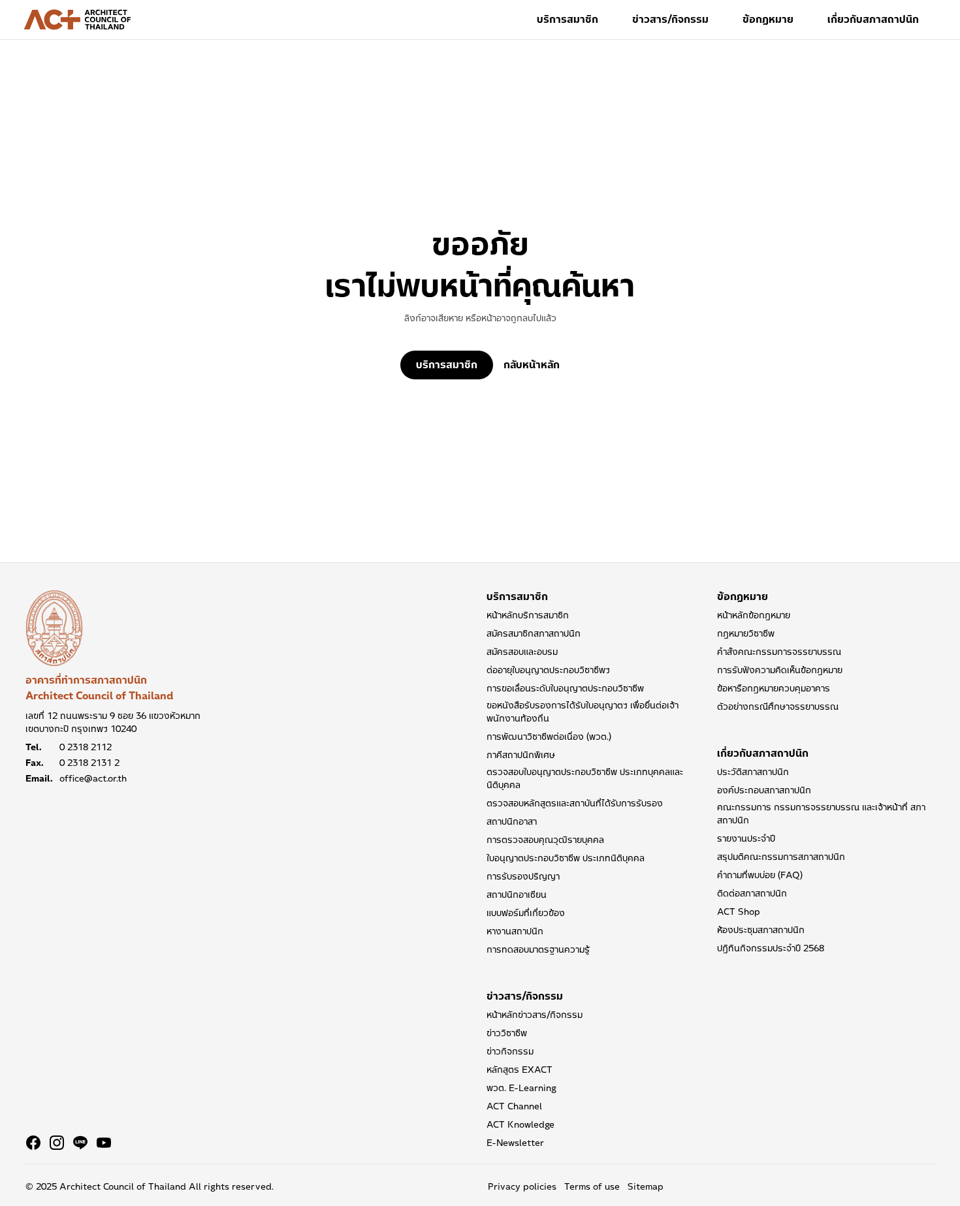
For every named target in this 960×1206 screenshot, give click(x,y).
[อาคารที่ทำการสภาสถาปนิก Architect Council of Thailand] (54, 628)
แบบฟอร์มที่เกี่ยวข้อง (526, 912)
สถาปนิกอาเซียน (517, 894)
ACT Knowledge (520, 1124)
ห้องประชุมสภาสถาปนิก (761, 929)
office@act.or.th (93, 778)
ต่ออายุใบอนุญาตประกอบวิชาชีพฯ (548, 669)
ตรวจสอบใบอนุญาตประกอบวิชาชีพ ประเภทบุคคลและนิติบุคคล (585, 778)
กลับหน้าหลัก (532, 365)
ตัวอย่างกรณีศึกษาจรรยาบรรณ (778, 706)
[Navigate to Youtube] (104, 1142)
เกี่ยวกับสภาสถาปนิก (873, 19)
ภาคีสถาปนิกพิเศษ (521, 754)
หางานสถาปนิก (515, 931)
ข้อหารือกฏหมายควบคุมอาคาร (773, 688)
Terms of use (592, 1186)
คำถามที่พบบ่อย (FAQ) (760, 874)
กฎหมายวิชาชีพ (746, 633)
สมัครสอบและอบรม (522, 651)
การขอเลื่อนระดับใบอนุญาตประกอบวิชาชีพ (565, 688)
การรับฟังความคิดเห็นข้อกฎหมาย (779, 669)
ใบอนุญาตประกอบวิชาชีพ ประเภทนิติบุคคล (566, 858)
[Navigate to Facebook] (33, 1142)
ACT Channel (514, 1106)
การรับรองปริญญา (523, 876)
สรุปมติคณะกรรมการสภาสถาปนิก (781, 856)
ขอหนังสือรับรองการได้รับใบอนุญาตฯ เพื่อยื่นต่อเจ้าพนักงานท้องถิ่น (583, 712)
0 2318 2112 (85, 747)
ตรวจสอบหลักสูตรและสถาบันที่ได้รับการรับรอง (575, 803)
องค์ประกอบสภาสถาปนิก (764, 790)
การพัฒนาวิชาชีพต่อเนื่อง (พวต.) (549, 736)
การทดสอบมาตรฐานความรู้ (538, 949)
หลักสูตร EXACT (519, 1069)
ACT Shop (738, 911)
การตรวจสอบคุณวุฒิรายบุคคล (545, 839)
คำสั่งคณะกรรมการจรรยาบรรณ (779, 651)
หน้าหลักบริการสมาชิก (528, 615)
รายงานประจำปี (746, 838)
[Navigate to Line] (80, 1142)
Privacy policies (522, 1186)
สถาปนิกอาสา (512, 821)
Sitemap (646, 1186)
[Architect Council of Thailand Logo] (77, 19)
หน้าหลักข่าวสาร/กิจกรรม (535, 1014)
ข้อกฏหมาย (768, 19)
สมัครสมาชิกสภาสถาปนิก (534, 633)
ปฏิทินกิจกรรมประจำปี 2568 (770, 948)
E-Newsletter (515, 1142)
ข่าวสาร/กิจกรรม (670, 19)
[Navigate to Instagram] (57, 1142)
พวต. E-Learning (521, 1087)
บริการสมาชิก (567, 19)
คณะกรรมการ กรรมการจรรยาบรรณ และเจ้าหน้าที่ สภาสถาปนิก (821, 814)
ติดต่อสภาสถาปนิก (752, 893)
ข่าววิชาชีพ (507, 1032)
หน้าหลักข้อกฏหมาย (753, 615)
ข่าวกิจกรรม (510, 1051)
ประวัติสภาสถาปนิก (753, 771)
